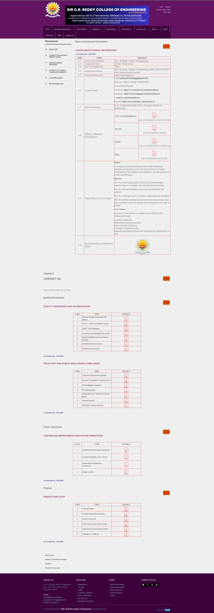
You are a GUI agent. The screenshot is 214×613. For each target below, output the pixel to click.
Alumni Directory (116, 590)
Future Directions (52, 427)
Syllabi (80, 590)
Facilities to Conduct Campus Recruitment (57, 71)
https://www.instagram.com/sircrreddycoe (142, 94)
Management (82, 584)
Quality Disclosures (53, 297)
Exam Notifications (85, 596)
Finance (47, 488)
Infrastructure (49, 555)
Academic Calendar (85, 593)
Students (48, 564)
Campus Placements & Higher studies (58, 56)
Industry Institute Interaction (55, 63)
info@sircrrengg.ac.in (51, 602)
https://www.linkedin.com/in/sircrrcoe (138, 101)
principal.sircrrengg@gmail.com (134, 78)
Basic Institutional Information (91, 41)
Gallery (113, 596)
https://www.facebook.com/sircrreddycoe (141, 90)
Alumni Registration (117, 587)
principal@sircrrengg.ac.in (52, 597)
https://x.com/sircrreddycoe (128, 97)
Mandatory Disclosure (86, 601)
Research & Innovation (52, 568)
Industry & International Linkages (56, 559)
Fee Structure (83, 598)
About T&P (53, 49)
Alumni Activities (116, 593)
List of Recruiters (56, 78)
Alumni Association (117, 584)
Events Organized (56, 84)
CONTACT (48, 273)
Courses (81, 587)
